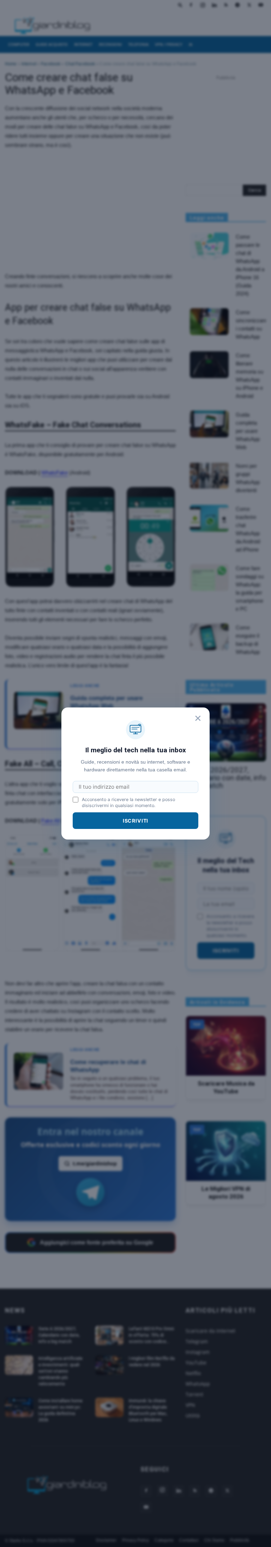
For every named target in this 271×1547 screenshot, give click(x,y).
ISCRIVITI (136, 821)
